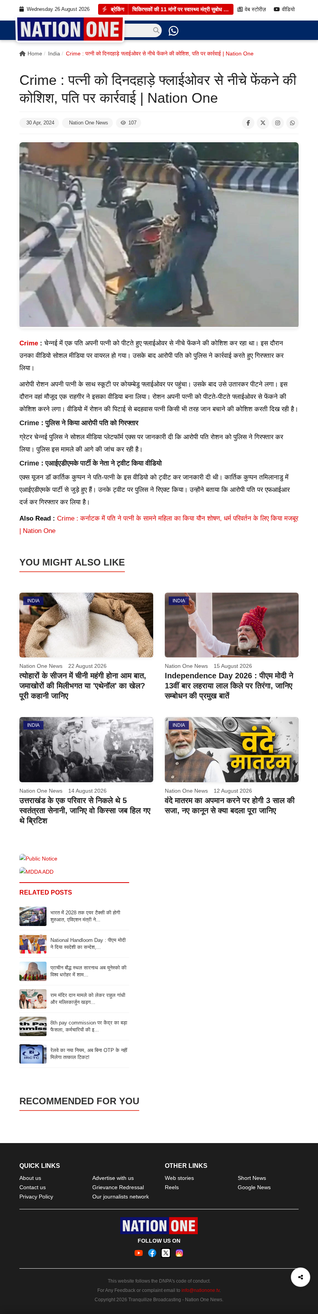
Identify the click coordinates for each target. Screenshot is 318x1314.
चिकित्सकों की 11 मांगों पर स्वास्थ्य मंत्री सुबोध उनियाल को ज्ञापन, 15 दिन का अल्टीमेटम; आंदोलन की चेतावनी (181, 9)
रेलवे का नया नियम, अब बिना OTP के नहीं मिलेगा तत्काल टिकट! (88, 1053)
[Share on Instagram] (277, 123)
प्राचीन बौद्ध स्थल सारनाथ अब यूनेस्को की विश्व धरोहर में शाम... (88, 971)
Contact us (32, 1187)
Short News (252, 1178)
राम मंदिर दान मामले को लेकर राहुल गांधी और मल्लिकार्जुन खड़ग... (87, 998)
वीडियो (288, 9)
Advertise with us (113, 1178)
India (54, 53)
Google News (254, 1187)
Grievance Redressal (118, 1187)
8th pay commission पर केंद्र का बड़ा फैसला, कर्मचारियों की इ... (88, 1026)
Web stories (179, 1178)
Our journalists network (120, 1196)
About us (30, 1178)
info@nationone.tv (200, 1290)
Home (35, 53)
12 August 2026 (233, 791)
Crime (29, 343)
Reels (172, 1187)
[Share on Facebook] (248, 123)
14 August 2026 (87, 791)
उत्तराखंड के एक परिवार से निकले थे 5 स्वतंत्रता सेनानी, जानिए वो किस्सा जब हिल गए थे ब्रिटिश (84, 810)
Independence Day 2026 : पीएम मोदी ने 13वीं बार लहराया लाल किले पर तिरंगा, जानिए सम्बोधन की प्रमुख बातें (229, 685)
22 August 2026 (87, 666)
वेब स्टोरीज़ (255, 9)
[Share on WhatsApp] (292, 123)
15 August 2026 (233, 666)
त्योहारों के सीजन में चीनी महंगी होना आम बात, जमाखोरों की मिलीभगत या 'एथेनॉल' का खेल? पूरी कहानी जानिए (82, 685)
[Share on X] (263, 123)
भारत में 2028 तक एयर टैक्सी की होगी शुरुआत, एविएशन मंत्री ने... (85, 916)
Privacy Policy (36, 1196)
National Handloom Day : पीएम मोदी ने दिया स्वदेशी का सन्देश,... (88, 943)
